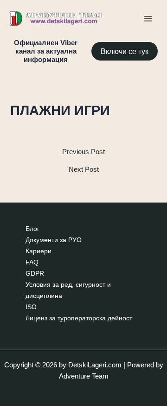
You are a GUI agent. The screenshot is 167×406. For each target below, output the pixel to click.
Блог (32, 228)
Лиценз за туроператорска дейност (79, 318)
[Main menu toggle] (148, 18)
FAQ (32, 262)
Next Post (84, 169)
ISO (31, 307)
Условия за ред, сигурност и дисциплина (68, 290)
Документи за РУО (54, 240)
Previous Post (83, 152)
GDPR (35, 273)
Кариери (38, 251)
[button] (124, 51)
